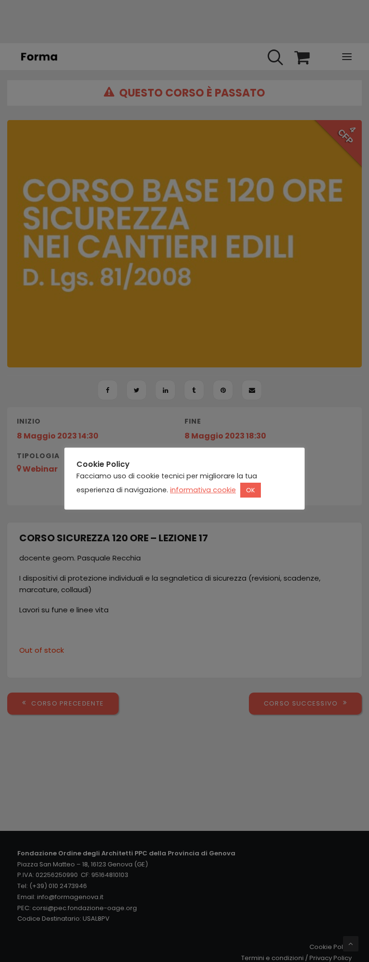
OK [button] (250, 490)
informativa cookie (203, 490)
